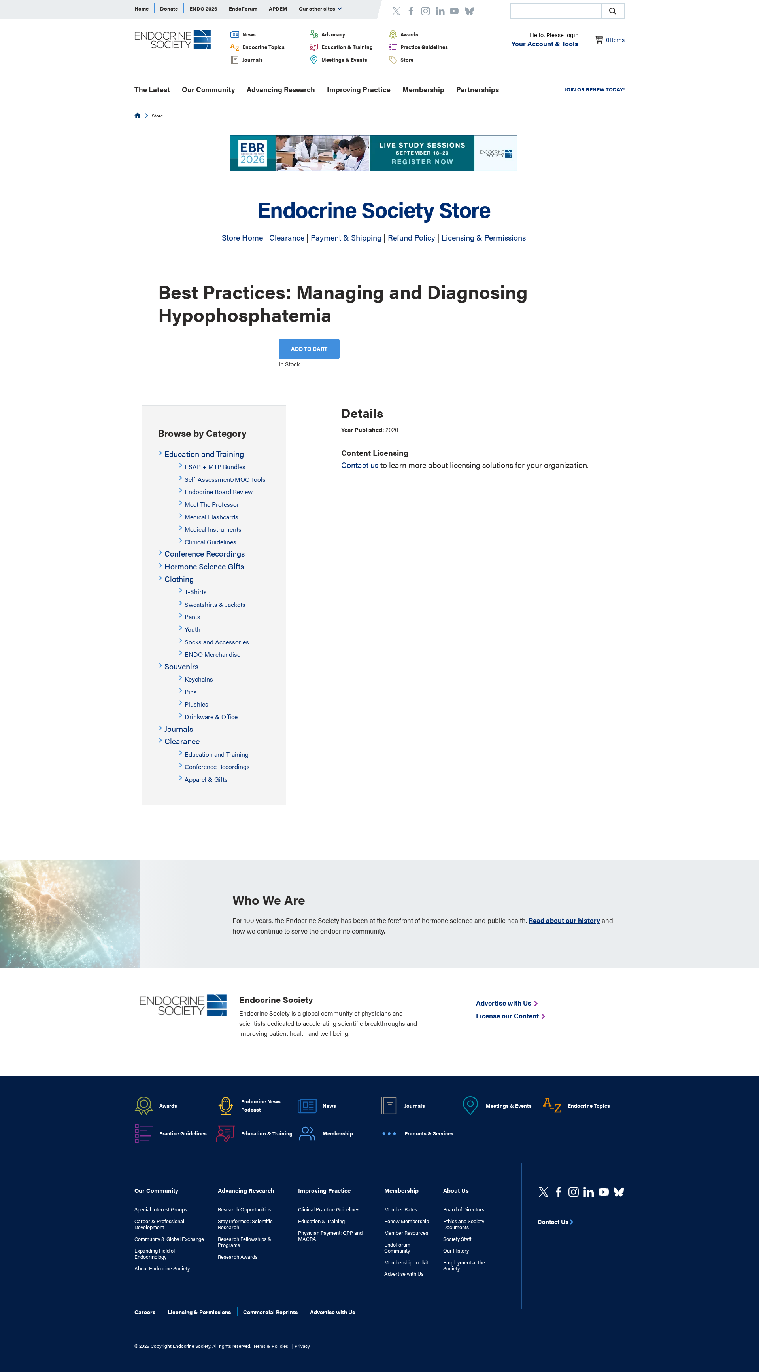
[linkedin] (604, 1192)
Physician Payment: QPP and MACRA (330, 1236)
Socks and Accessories (217, 641)
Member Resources (406, 1233)
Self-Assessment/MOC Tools (225, 479)
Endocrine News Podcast (261, 1105)
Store (406, 59)
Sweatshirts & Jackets (215, 604)
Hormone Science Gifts (204, 566)
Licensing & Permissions (484, 237)
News (249, 34)
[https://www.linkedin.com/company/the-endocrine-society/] (589, 1192)
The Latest (152, 89)
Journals (252, 59)
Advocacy (333, 34)
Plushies (196, 704)
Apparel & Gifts (206, 779)
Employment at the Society (464, 1265)
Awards (409, 34)
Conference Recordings (204, 553)
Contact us (359, 464)
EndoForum (243, 8)
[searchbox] (556, 12)
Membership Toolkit (406, 1262)
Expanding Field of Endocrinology (154, 1253)
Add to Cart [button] (309, 348)
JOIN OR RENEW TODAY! (595, 89)
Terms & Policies (270, 1345)
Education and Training (204, 453)
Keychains (199, 679)
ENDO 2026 (203, 8)
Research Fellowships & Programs (245, 1242)
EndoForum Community (397, 1247)
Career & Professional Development (159, 1224)
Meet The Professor (212, 504)
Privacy (302, 1345)
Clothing (179, 578)
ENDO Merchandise (212, 654)
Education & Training (347, 47)
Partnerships (477, 89)
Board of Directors (463, 1209)
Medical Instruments (213, 529)
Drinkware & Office (211, 716)
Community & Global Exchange (169, 1239)
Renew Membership (406, 1221)
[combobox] (555, 11)
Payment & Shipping (346, 237)
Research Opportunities (244, 1209)
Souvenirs (181, 666)
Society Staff (457, 1239)
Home (141, 8)
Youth (192, 629)
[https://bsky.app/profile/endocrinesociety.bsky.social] (619, 1192)
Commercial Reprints (270, 1312)
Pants (192, 616)
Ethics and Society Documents (463, 1224)
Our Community (208, 89)
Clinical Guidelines (210, 541)
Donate (169, 8)
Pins (191, 691)
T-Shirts (196, 591)
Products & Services (428, 1133)
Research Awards (237, 1257)
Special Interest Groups (160, 1209)
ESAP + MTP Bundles (215, 466)
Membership (423, 89)
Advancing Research (281, 89)
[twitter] (543, 1192)
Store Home (242, 237)
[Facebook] (559, 1192)
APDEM (278, 8)
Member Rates (400, 1209)
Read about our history (564, 920)
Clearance (286, 237)
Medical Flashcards (211, 516)
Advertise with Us (403, 1274)
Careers (144, 1312)
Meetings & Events (344, 59)
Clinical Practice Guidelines (328, 1209)
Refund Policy (411, 237)
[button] (613, 11)
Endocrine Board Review (219, 491)
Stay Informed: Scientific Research (245, 1224)
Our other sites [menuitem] (317, 8)
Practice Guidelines (424, 47)
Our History (456, 1250)
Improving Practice (359, 89)
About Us (456, 1190)
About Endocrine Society (162, 1268)
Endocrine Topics (263, 47)
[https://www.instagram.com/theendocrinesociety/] (574, 1192)
